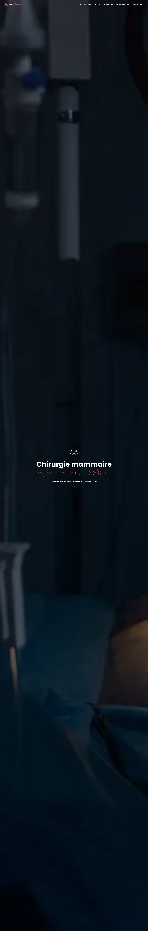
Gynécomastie (137, 4)
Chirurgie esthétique (85, 4)
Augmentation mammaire (104, 4)
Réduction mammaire (122, 4)
